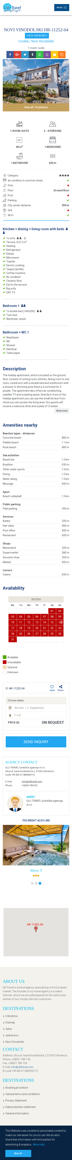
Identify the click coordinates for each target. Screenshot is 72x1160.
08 (52, 616)
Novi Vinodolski (15, 1041)
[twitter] (25, 54)
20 (36, 628)
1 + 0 (17, 715)
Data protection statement (21, 1106)
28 (44, 633)
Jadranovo (12, 1035)
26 (28, 633)
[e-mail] (54, 54)
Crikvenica (12, 1016)
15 (52, 622)
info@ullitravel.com (32, 781)
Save (52, 690)
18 (20, 628)
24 (12, 633)
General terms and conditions (23, 1094)
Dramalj (10, 1022)
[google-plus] (17, 54)
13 (36, 622)
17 (12, 628)
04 (20, 616)
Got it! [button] (18, 1153)
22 (52, 628)
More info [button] (39, 1144)
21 (44, 628)
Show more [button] (62, 410)
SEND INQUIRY (36, 742)
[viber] (47, 54)
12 (28, 622)
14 (44, 622)
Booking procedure (17, 1087)
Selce (9, 1028)
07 (44, 616)
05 (28, 616)
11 (20, 622)
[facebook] (10, 54)
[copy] (62, 54)
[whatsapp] (39, 54)
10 (12, 622)
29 (52, 633)
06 (36, 616)
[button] (62, 622)
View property (37, 35)
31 (12, 639)
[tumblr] (32, 54)
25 (20, 633)
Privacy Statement (16, 1100)
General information (17, 1113)
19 (28, 628)
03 (12, 616)
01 (52, 610)
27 (36, 633)
